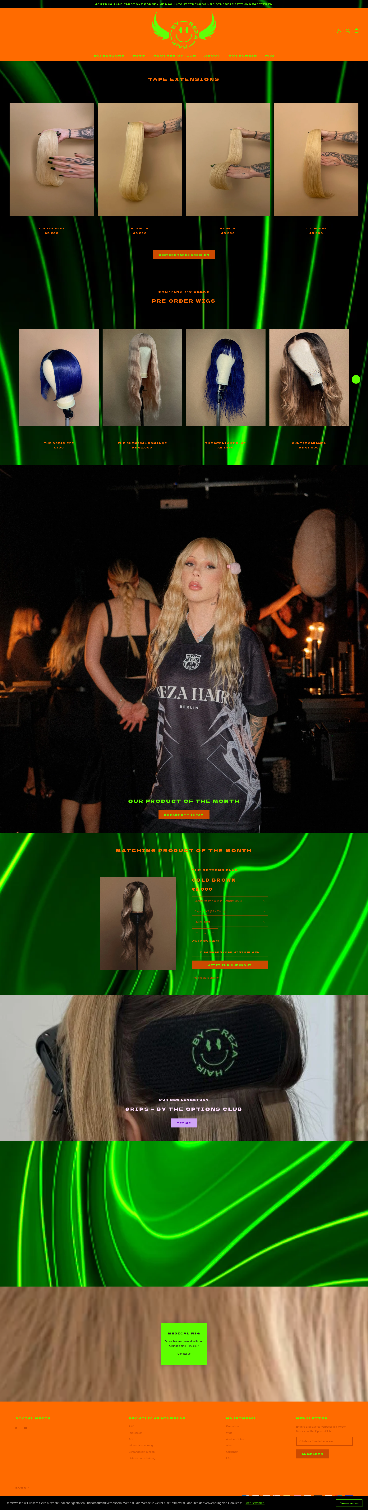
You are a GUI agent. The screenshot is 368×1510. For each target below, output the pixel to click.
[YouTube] (25, 1428)
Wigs (139, 55)
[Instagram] (16, 1428)
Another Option (175, 55)
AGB (131, 1439)
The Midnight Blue (225, 443)
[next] (356, 379)
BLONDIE (140, 228)
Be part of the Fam (184, 814)
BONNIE (228, 228)
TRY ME (184, 1123)
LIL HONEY (316, 228)
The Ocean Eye (59, 443)
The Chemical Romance (142, 443)
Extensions (109, 55)
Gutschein (243, 55)
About (212, 55)
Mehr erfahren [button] (255, 1503)
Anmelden (312, 1454)
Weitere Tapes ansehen (184, 254)
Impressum (135, 1432)
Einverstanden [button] (349, 1503)
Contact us (184, 1353)
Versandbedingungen (142, 1451)
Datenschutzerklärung (142, 1458)
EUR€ (20, 1487)
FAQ (270, 55)
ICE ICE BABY (52, 228)
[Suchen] (348, 30)
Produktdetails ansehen (206, 977)
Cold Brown (214, 880)
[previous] (12, 379)
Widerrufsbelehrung (141, 1445)
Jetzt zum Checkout (230, 965)
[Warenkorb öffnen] (356, 30)
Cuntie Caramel (309, 443)
